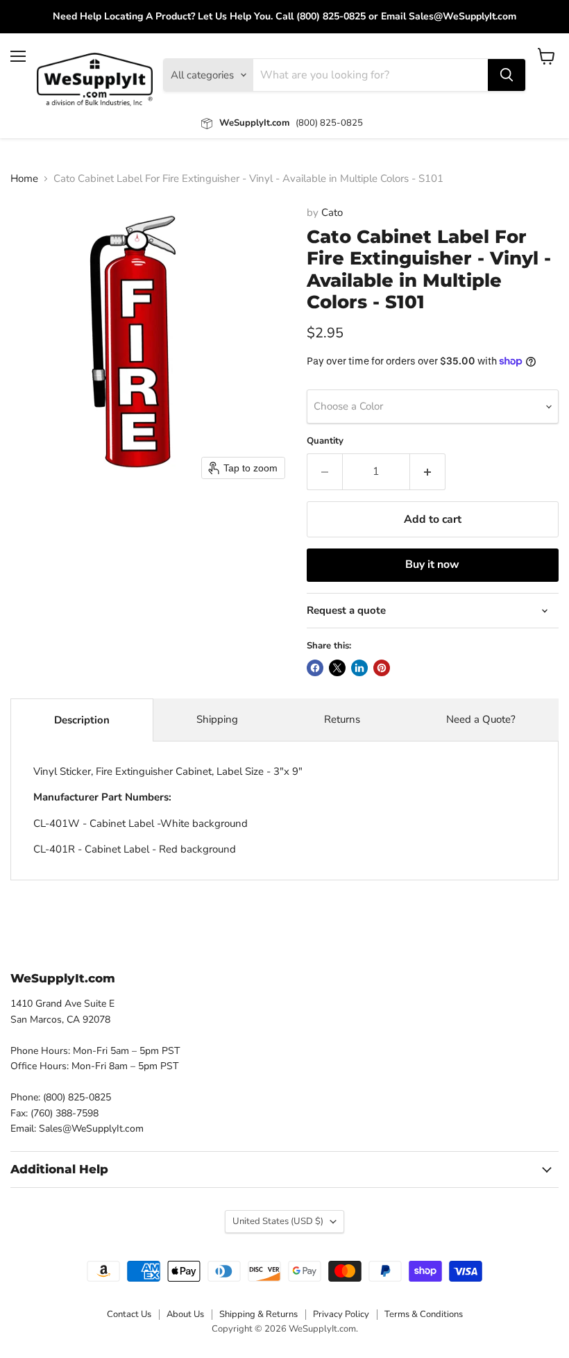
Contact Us (129, 1314)
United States (277, 1221)
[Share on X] (337, 668)
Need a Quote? (481, 719)
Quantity (325, 441)
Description (82, 720)
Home (24, 179)
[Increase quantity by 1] (427, 471)
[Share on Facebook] (315, 668)
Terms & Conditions (423, 1314)
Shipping (217, 719)
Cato (332, 212)
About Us (185, 1314)
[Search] (506, 75)
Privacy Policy (341, 1314)
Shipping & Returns (258, 1314)
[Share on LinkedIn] (359, 668)
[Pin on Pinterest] (381, 668)
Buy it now (432, 564)
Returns (342, 719)
